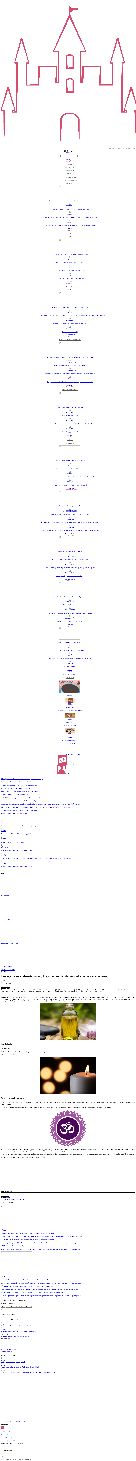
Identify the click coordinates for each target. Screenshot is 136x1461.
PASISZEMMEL (70, 533)
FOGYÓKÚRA (70, 290)
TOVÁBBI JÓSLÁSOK (8, 970)
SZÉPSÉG (70, 236)
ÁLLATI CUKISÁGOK (70, 488)
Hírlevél (68, 152)
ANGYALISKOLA (70, 177)
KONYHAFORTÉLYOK (70, 390)
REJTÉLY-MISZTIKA (70, 180)
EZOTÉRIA (70, 159)
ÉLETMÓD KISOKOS (70, 743)
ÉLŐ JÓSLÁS (70, 678)
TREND (69, 228)
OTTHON (70, 435)
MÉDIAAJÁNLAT (6, 1434)
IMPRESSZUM (5, 1431)
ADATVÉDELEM (6, 1437)
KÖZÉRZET (70, 286)
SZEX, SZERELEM (70, 335)
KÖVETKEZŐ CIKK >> (20, 1199)
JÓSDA (70, 670)
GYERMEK (70, 443)
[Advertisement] (14, 1174)
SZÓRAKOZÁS (70, 579)
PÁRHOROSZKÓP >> (8, 1351)
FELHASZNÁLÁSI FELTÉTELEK (12, 1441)
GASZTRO (69, 385)
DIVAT (70, 233)
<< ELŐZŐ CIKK (6, 1199)
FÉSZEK (70, 440)
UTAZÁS (70, 624)
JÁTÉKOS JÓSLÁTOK (70, 674)
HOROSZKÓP (69, 167)
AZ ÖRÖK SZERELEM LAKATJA (70, 340)
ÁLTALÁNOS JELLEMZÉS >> (10, 1349)
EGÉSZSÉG (70, 282)
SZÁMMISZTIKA (69, 171)
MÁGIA (69, 174)
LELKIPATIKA (70, 164)
